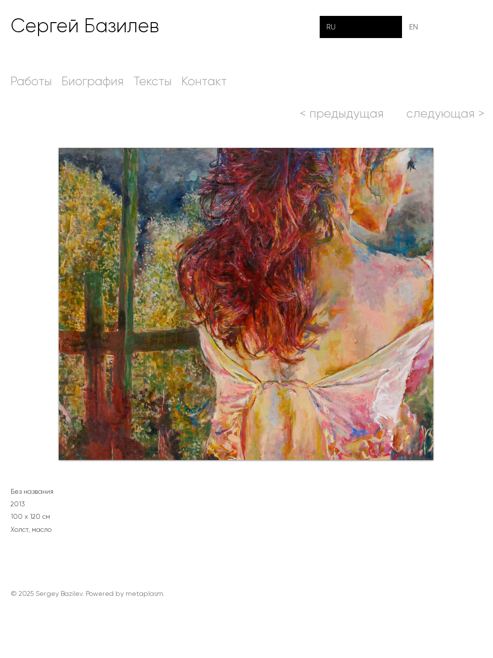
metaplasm (144, 593)
